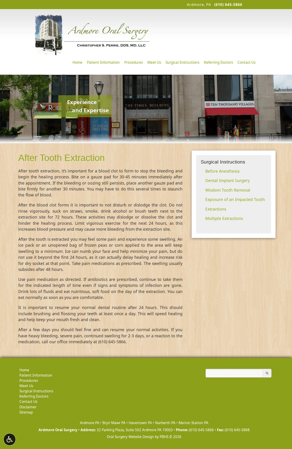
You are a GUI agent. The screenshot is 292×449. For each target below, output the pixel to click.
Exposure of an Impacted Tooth (235, 199)
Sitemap (26, 412)
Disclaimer (27, 407)
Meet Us (154, 62)
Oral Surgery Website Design (130, 436)
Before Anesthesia (222, 171)
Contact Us (246, 62)
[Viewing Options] (9, 439)
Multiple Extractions (224, 218)
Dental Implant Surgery (227, 180)
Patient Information (103, 62)
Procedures (133, 62)
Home (77, 62)
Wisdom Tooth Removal (227, 190)
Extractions (215, 209)
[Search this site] (267, 373)
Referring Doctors (218, 62)
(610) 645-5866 (201, 430)
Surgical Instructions (182, 62)
